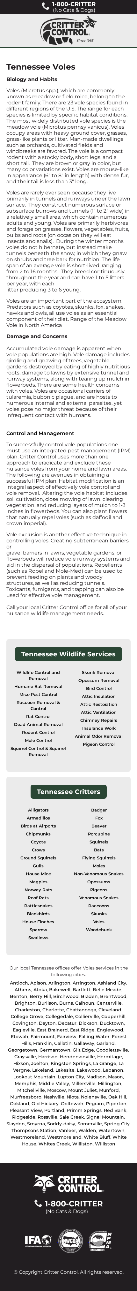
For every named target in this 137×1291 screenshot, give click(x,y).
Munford (109, 1090)
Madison (96, 1077)
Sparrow (38, 929)
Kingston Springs (71, 1063)
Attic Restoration (98, 704)
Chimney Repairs (98, 720)
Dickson (88, 1023)
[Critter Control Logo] (68, 30)
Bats (99, 850)
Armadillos (38, 818)
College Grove (27, 1016)
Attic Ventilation (99, 712)
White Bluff (97, 1137)
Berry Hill (40, 996)
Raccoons (98, 905)
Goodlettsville (112, 1050)
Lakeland (42, 1070)
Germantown (55, 1050)
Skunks (99, 913)
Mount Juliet (82, 1090)
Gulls (38, 866)
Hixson (21, 1063)
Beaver (98, 826)
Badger (99, 810)
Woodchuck (99, 929)
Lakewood (89, 1070)
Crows (38, 850)
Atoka (40, 990)
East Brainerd (52, 1030)
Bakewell (59, 990)
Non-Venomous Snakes (99, 874)
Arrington (84, 983)
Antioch (19, 983)
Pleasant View (26, 1110)
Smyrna (36, 1124)
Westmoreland (28, 1137)
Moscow (56, 1090)
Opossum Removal (98, 680)
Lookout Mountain (34, 1077)
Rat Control (38, 716)
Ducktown (112, 1023)
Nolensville (93, 1097)
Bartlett (81, 990)
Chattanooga (81, 1010)
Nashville (54, 1097)
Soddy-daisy (61, 1124)
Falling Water (94, 1036)
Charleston (27, 1010)
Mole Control (38, 740)
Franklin (42, 1043)
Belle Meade (107, 990)
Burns (66, 1003)
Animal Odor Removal (99, 736)
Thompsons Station (33, 1130)
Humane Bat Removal (38, 686)
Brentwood (113, 996)
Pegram (95, 1103)
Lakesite (65, 1070)
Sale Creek (72, 1117)
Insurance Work (99, 728)
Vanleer (67, 1130)
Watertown (111, 1130)
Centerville (109, 1003)
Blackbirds (38, 913)
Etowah (19, 1036)
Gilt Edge (83, 1050)
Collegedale (59, 1016)
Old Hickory (45, 1103)
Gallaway (84, 1043)
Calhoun (84, 1003)
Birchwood (66, 996)
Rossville (47, 1117)
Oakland (19, 1103)
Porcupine (99, 834)
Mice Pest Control (38, 694)
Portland (54, 1110)
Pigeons (98, 889)
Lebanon (113, 1070)
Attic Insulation (99, 696)
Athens (23, 990)
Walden (87, 1130)
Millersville (83, 1083)
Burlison (47, 1003)
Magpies (38, 882)
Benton (18, 996)
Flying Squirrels (99, 858)
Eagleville (24, 1030)
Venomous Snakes (99, 897)
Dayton (47, 1023)
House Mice (38, 874)
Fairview (66, 1036)
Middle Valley (54, 1083)
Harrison (48, 1057)
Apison (38, 983)
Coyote (38, 842)
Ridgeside (23, 1117)
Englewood (110, 1030)
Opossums (98, 882)
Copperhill (113, 1016)
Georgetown (22, 1050)
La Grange (104, 1063)
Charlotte (53, 1010)
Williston (82, 1144)
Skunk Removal (99, 672)
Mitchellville (31, 1090)
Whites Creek (54, 1144)
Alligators (38, 810)
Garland (106, 1043)
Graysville (25, 1057)
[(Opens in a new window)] (41, 1240)
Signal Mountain (105, 1117)
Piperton (116, 1103)
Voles (99, 921)
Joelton (39, 1063)
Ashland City (111, 983)
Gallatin (63, 1043)
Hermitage (109, 1057)
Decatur (67, 1023)
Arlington (59, 983)
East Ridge (82, 1030)
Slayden (15, 1124)
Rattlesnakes (38, 905)
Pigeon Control (99, 744)
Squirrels (99, 842)
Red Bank (115, 1110)
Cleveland (109, 1010)
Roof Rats (38, 897)
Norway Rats (38, 889)
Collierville (87, 1016)
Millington (109, 1083)
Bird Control (99, 688)
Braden (89, 996)
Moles (99, 866)
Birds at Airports (38, 826)
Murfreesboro (25, 1097)
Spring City (117, 1124)
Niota (73, 1097)
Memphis (25, 1083)
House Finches (38, 921)
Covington (24, 1023)
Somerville (89, 1124)
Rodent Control (38, 732)
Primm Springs (84, 1110)
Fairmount (43, 1036)
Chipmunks (38, 834)
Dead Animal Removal (38, 724)
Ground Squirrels (38, 858)
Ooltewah (72, 1103)
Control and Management (40, 433)
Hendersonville (77, 1057)
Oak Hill (117, 1097)
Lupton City (71, 1077)
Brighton (25, 1003)
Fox (99, 818)
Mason (115, 1077)
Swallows (38, 937)
